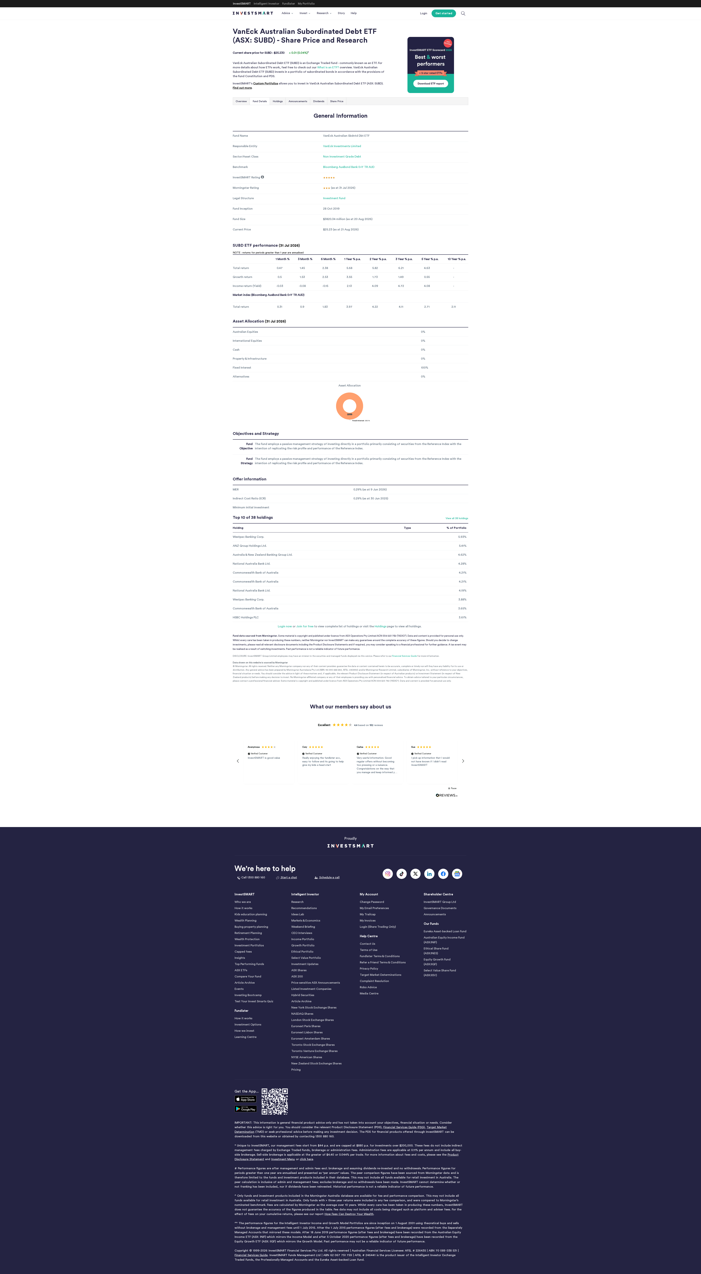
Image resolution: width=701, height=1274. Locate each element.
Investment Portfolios (249, 945)
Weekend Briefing (303, 926)
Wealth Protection (247, 939)
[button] (238, 761)
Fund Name (240, 135)
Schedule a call (329, 877)
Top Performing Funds (249, 964)
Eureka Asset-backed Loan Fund (445, 931)
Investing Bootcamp (248, 995)
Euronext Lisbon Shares (307, 1032)
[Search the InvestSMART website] (463, 13)
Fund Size (239, 219)
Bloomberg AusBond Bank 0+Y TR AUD (348, 167)
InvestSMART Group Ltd (440, 901)
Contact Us (367, 943)
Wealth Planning (245, 920)
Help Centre (369, 936)
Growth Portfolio (303, 945)
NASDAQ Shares (302, 1013)
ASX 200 (297, 976)
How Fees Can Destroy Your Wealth (349, 1214)
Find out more (242, 87)
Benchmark (240, 167)
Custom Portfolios (265, 83)
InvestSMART (245, 894)
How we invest (244, 1030)
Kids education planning (251, 914)
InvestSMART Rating (246, 177)
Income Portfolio (302, 939)
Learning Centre (245, 1037)
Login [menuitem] (423, 13)
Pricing (296, 1069)
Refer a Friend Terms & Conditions (383, 962)
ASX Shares (299, 970)
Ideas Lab (297, 914)
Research (297, 901)
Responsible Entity (245, 146)
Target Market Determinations (380, 974)
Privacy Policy (369, 968)
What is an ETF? (328, 67)
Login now (285, 626)
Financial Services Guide (404, 656)
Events (239, 988)
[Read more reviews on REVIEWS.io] (447, 795)
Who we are (243, 901)
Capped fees (243, 951)
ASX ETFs (241, 970)
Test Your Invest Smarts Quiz (254, 1001)
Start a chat (288, 877)
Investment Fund (334, 198)
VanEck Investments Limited (342, 146)
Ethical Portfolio (302, 951)
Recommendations (304, 908)
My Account (369, 894)
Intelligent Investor (305, 894)
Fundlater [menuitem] (288, 3)
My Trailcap (368, 914)
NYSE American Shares (306, 1057)
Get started (443, 13)
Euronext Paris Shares (305, 1026)
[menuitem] (287, 13)
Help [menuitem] (354, 13)
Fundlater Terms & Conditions (380, 956)
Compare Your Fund (248, 976)
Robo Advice (368, 987)
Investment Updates (304, 964)
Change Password (372, 901)
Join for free (304, 626)
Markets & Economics (305, 920)
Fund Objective (246, 446)
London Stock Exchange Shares (312, 1020)
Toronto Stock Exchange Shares (313, 1044)
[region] (350, 761)
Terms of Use (368, 950)
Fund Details (260, 101)
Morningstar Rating (246, 187)
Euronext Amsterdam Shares (310, 1038)
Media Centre (369, 993)
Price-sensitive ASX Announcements (315, 982)
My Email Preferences (374, 908)
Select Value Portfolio (306, 957)
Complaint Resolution (374, 981)
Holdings (278, 101)
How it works (243, 908)
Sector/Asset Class (245, 156)
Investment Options (248, 1024)
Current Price (242, 229)
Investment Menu (283, 1159)
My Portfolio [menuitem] (306, 3)
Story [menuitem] (341, 13)
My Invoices (368, 920)
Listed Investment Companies (311, 988)
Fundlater (241, 1010)
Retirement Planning (248, 933)
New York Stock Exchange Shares (313, 1007)
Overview (241, 101)
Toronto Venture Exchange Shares (314, 1051)
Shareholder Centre (438, 894)
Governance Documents (440, 908)
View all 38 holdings (457, 518)
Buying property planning (251, 926)
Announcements (298, 101)
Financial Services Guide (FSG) (404, 1127)
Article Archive (245, 982)
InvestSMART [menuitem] (242, 3)
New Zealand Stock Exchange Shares (316, 1063)
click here (306, 1159)
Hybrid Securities (302, 995)
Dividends (318, 101)
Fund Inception (243, 208)
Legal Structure (243, 198)
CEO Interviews (301, 933)
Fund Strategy (247, 461)
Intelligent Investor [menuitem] (266, 3)
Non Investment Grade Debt (342, 156)
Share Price (336, 101)
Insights (240, 957)
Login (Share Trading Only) (378, 926)
